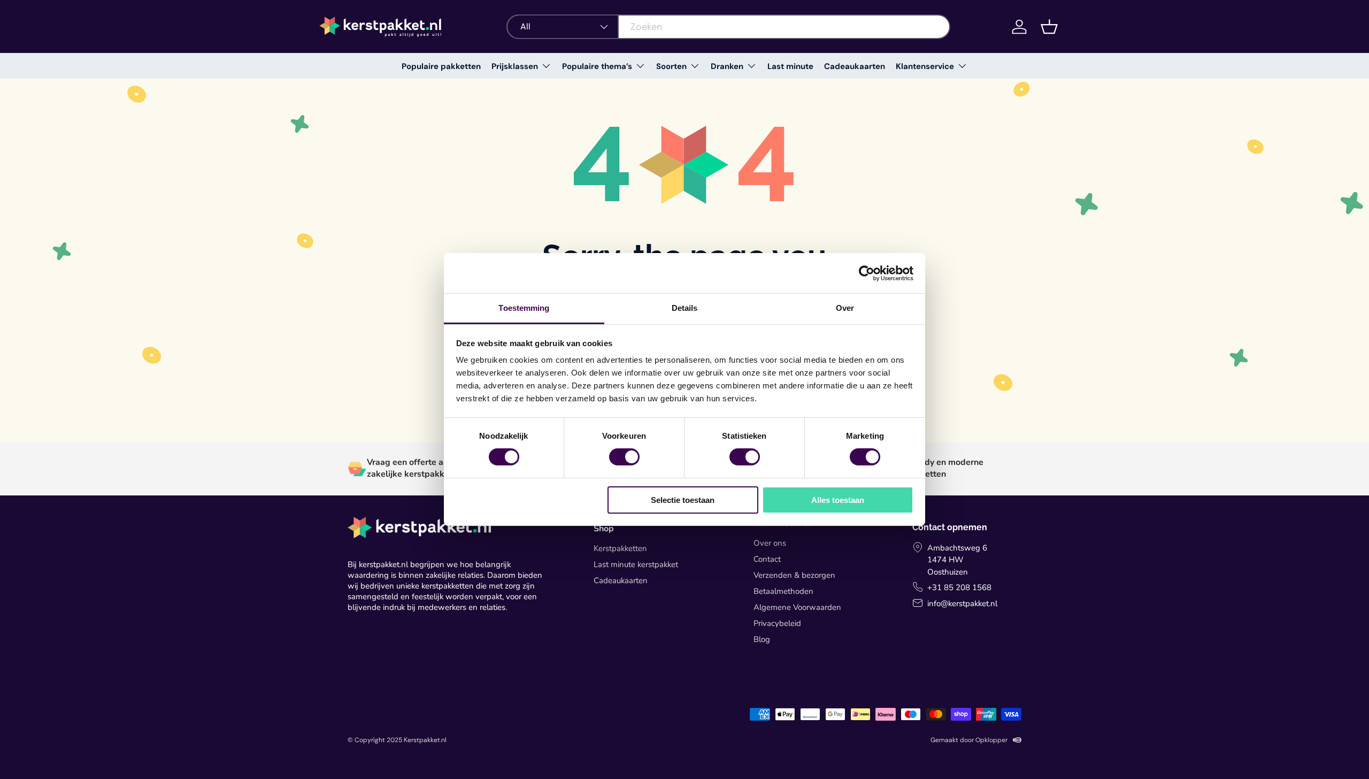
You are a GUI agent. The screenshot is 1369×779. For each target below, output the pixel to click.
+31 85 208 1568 (959, 587)
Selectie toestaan (682, 500)
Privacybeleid (777, 623)
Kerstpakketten (620, 548)
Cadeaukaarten (854, 66)
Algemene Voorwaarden (797, 607)
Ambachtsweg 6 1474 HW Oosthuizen (957, 560)
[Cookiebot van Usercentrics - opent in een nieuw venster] (866, 273)
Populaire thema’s (597, 66)
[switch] (624, 456)
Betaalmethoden (783, 591)
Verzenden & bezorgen (794, 575)
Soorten (671, 66)
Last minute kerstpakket (636, 564)
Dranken (727, 66)
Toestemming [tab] (523, 307)
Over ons (769, 543)
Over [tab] (845, 307)
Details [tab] (685, 307)
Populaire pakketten (441, 66)
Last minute (790, 66)
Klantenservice (925, 66)
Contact (767, 559)
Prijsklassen (514, 66)
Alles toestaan (837, 500)
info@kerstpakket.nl (962, 603)
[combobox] (728, 26)
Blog (761, 639)
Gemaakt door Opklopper (968, 740)
